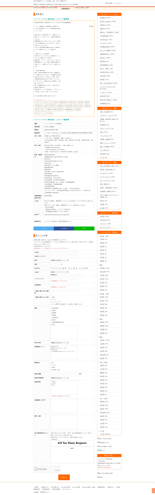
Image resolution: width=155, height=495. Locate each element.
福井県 (102, 311)
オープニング (104, 43)
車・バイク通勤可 (105, 50)
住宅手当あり (104, 39)
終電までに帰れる (105, 21)
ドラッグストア (105, 135)
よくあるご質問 (65, 487)
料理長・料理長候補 (106, 169)
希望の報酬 (38, 374)
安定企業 (102, 76)
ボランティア (104, 227)
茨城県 (102, 286)
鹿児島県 (102, 412)
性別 (36, 260)
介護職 (102, 204)
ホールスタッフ (105, 173)
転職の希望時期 (39, 378)
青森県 (102, 261)
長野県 (102, 308)
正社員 (102, 216)
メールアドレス (39, 278)
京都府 (102, 347)
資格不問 (102, 96)
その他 (102, 208)
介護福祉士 (55, 317)
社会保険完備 (104, 36)
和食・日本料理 (105, 112)
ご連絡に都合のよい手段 (42, 297)
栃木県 (102, 282)
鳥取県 (102, 394)
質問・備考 (38, 416)
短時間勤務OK (104, 65)
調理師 (54, 313)
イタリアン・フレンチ (107, 115)
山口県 (102, 369)
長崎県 (102, 416)
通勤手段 (37, 362)
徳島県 (102, 391)
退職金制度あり (105, 54)
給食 (101, 132)
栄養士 (54, 310)
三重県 (102, 329)
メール (54, 299)
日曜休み (102, 25)
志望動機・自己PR (40, 400)
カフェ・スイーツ (105, 128)
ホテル (102, 157)
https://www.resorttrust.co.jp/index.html (56, 214)
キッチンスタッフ (105, 177)
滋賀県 (102, 358)
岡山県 (102, 376)
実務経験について (40, 346)
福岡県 (102, 401)
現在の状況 (38, 342)
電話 (53, 297)
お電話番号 (38, 285)
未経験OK (103, 17)
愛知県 (102, 322)
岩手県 (102, 253)
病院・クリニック (105, 143)
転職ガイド (111, 487)
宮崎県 (102, 409)
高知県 (102, 380)
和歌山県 (102, 354)
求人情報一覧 (55, 487)
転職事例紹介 (101, 487)
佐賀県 (102, 419)
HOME (36, 487)
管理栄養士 (55, 308)
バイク (54, 365)
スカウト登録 (76, 487)
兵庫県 (102, 344)
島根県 (102, 387)
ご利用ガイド (45, 487)
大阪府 (102, 340)
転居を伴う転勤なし (106, 99)
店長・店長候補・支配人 (107, 166)
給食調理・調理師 (105, 191)
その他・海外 (104, 434)
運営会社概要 (109, 3)
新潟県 (102, 297)
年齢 (36, 264)
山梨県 (102, 315)
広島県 (102, 365)
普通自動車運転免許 (58, 322)
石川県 (102, 304)
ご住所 (36, 272)
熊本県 (102, 405)
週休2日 (102, 28)
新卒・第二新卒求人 (106, 83)
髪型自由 (102, 61)
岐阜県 (102, 333)
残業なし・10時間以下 (107, 32)
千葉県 (102, 275)
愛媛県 (102, 372)
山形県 (102, 257)
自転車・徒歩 (56, 369)
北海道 (102, 239)
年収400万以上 (104, 72)
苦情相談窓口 (46, 489)
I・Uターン (103, 92)
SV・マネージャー (105, 180)
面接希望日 (38, 382)
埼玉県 (102, 279)
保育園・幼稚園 (105, 139)
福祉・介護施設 (105, 146)
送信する (64, 477)
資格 (36, 308)
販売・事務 (103, 184)
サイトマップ (117, 3)
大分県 (102, 423)
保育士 (54, 320)
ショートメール (56, 302)
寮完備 (102, 79)
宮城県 (102, 246)
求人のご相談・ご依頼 (88, 487)
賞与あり (102, 57)
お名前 (36, 252)
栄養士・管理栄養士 (106, 187)
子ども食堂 (103, 150)
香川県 (102, 383)
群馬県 (102, 290)
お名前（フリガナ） (40, 256)
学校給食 (102, 154)
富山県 (102, 300)
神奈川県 (102, 271)
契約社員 (102, 220)
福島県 (102, 243)
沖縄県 (102, 427)
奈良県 (102, 351)
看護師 (54, 315)
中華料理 (102, 124)
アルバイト (103, 223)
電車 (53, 367)
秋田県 (102, 250)
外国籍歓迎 (103, 103)
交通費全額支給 (105, 46)
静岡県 (102, 326)
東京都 (102, 268)
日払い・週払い (105, 68)
